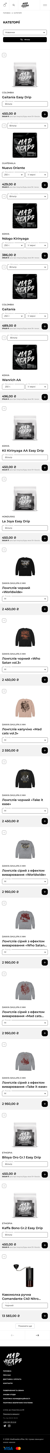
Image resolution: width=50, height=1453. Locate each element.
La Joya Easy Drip (25, 498)
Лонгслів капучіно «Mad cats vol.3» (25, 708)
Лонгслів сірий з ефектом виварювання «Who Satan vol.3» (25, 920)
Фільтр (27, 40)
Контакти (8, 1383)
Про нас (7, 1375)
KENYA (5, 234)
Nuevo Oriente (25, 145)
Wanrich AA (25, 357)
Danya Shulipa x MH (14, 583)
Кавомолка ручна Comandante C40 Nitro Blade (25, 1276)
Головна (7, 1371)
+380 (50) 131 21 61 (9, 1422)
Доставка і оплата (12, 1379)
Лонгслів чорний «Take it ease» (25, 779)
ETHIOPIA (7, 1153)
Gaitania (25, 286)
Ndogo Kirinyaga (25, 215)
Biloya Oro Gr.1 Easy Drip (25, 1134)
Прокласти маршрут (11, 1414)
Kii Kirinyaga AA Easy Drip (25, 427)
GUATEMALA (9, 163)
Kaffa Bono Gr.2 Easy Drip (25, 1205)
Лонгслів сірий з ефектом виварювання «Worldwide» (25, 849)
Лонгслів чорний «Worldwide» (25, 567)
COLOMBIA (8, 92)
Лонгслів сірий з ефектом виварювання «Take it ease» (25, 1061)
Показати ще (25, 1326)
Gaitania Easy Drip (25, 74)
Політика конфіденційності (16, 1399)
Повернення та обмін (13, 1390)
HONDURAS (8, 516)
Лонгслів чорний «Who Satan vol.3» (25, 637)
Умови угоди (9, 1394)
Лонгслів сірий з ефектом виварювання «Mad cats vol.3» (25, 991)
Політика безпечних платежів (18, 1403)
